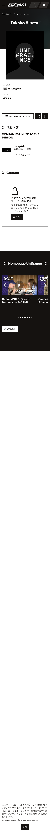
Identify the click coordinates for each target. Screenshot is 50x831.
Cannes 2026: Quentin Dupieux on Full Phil (16, 301)
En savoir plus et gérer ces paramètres (20, 820)
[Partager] (38, 116)
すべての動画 (10, 329)
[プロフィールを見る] (44, 5)
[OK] (25, 826)
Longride (16, 88)
